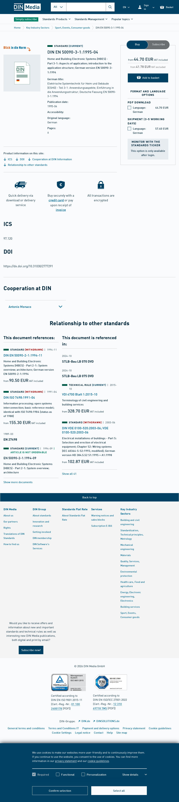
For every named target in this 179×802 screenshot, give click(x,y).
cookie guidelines (98, 761)
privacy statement (66, 761)
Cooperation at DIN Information (52, 159)
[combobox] (90, 7)
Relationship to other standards (27, 164)
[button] (146, 7)
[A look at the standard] (24, 68)
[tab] (35, 306)
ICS (9, 159)
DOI (21, 159)
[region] (89, 766)
